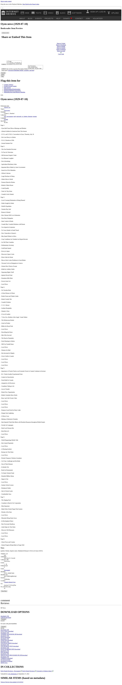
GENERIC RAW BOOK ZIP (11, 634)
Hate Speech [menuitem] (7, 87)
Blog (30, 18)
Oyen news (7, 110)
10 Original (6, 661)
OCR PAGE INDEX (9, 643)
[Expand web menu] (25, 12)
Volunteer (98, 18)
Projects (49, 18)
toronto (35, 116)
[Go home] (10, 13)
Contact (79, 18)
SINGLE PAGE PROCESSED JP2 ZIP (14, 655)
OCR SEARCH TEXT (10, 646)
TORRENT (7, 658)
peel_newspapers (8, 116)
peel (15, 116)
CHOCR (6, 617)
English (6, 119)
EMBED (3, 64)
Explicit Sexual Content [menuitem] (10, 86)
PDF (5, 652)
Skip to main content (6, 1)
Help (58, 18)
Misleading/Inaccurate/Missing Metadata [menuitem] (14, 92)
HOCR (5, 637)
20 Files (5, 659)
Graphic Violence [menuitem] (8, 84)
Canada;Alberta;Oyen (9, 582)
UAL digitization (12, 674)
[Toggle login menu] (87, 11)
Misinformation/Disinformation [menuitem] (12, 89)
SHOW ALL (4, 662)
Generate (3, 619)
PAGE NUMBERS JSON (10, 649)
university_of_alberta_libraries (24, 116)
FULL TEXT (7, 631)
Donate (66, 18)
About (22, 18)
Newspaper (7, 570)
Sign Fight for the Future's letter (30, 4)
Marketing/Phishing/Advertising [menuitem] (12, 90)
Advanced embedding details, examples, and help (21, 70)
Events (38, 18)
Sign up (94, 11)
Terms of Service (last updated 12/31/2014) (12, 682)
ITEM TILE (7, 640)
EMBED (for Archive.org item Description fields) (14, 69)
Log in (102, 11)
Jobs (88, 18)
